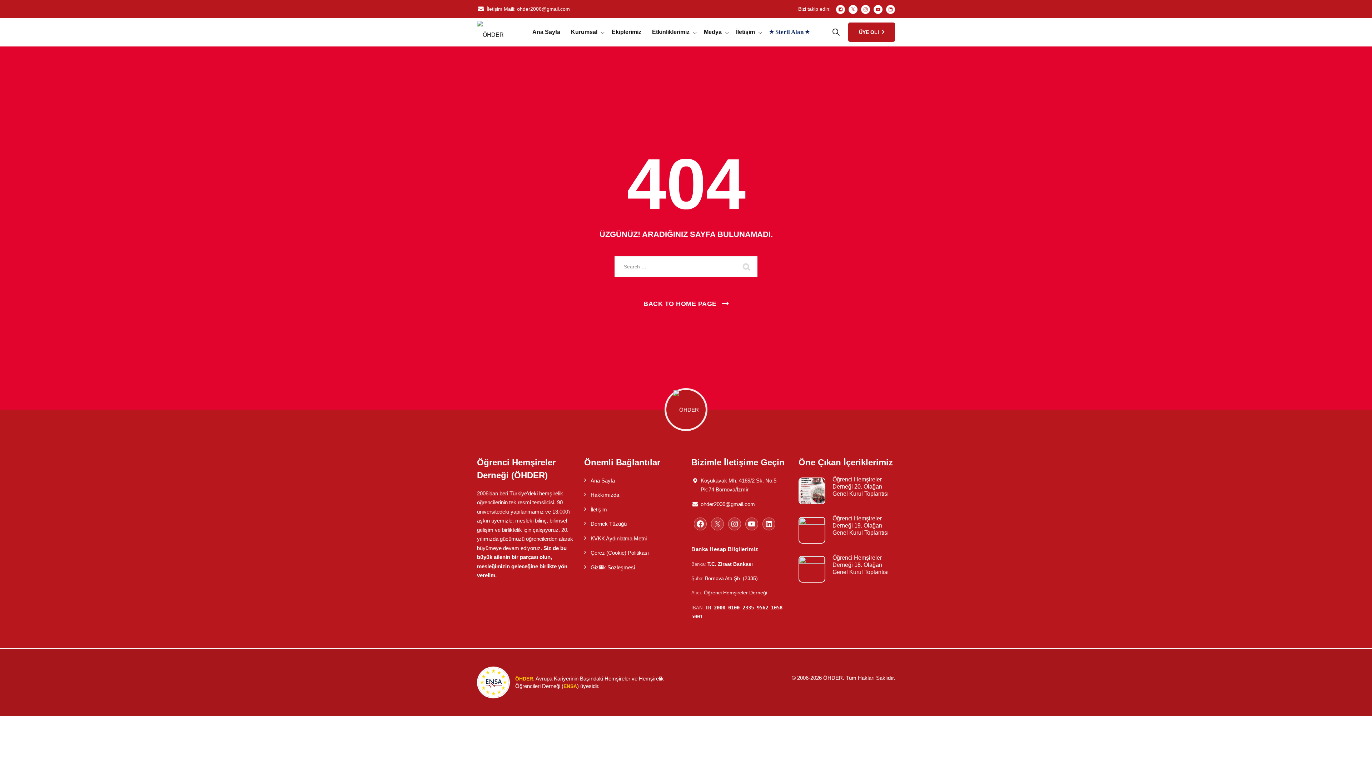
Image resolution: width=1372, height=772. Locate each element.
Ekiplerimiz (626, 32)
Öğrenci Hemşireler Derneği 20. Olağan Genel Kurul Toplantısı (860, 486)
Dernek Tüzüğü (609, 524)
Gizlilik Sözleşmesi (613, 567)
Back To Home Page (680, 303)
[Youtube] (878, 9)
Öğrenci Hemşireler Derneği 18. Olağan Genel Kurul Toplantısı (860, 565)
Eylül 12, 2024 (847, 542)
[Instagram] (865, 9)
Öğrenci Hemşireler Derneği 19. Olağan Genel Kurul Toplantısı (860, 525)
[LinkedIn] (890, 9)
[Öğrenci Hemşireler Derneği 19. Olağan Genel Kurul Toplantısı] (812, 530)
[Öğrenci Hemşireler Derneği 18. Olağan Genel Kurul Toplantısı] (812, 569)
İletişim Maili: (528, 9)
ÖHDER (833, 678)
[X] (717, 524)
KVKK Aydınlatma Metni (619, 538)
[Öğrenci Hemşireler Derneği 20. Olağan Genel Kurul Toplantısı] (812, 490)
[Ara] (836, 32)
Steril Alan (789, 32)
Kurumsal (584, 32)
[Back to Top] (1357, 760)
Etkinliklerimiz (671, 32)
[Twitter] (853, 9)
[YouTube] (751, 524)
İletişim (745, 32)
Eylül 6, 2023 (846, 581)
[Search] (747, 267)
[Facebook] (840, 9)
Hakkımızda (605, 495)
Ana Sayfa (546, 32)
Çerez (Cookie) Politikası (620, 553)
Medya (713, 32)
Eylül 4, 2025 (846, 503)
